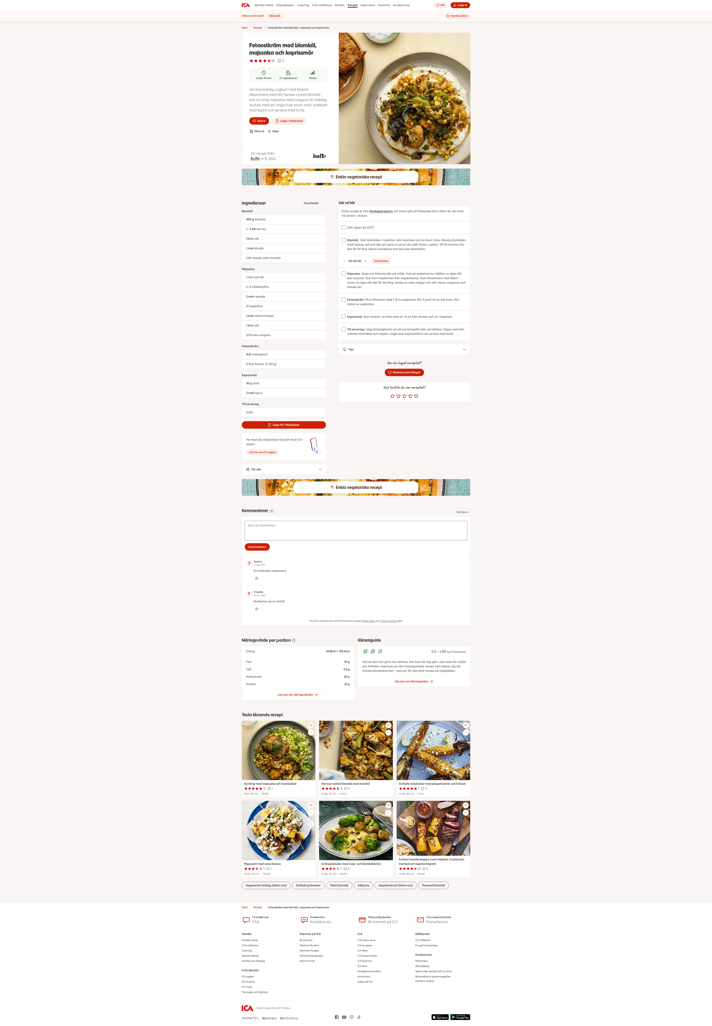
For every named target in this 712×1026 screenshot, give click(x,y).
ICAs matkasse (322, 5)
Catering (303, 5)
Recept (352, 5)
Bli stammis (306, 940)
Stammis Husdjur (309, 950)
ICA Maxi (362, 966)
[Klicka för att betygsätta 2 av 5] (398, 396)
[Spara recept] (311, 725)
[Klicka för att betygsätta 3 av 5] (404, 396)
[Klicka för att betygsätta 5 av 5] (416, 396)
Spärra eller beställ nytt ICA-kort (433, 971)
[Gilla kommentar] (257, 578)
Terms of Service (388, 621)
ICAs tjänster (250, 970)
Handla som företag (253, 961)
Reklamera (421, 961)
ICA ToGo (247, 987)
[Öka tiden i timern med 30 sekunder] (365, 261)
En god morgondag (426, 945)
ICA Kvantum (364, 961)
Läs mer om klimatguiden (411, 681)
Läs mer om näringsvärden (295, 694)
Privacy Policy (368, 621)
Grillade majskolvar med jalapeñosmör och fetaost (432, 783)
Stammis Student (309, 945)
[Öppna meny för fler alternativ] (311, 733)
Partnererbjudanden (311, 955)
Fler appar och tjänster (255, 992)
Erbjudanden (285, 5)
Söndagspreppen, (381, 211)
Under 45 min (263, 78)
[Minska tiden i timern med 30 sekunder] (344, 261)
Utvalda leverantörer (369, 971)
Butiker (340, 5)
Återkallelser (422, 966)
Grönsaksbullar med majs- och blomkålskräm (351, 864)
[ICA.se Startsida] (246, 5)
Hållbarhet (422, 934)
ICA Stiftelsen (423, 940)
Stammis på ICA (310, 934)
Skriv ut (259, 131)
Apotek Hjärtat (250, 955)
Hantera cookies (424, 981)
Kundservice (401, 5)
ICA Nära (362, 950)
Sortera (461, 512)
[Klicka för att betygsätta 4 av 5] (410, 396)
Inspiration (368, 5)
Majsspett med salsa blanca (262, 864)
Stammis (384, 5)
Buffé (255, 158)
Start (245, 27)
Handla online (263, 5)
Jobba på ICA (365, 981)
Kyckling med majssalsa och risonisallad (270, 783)
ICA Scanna (248, 981)
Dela (275, 131)
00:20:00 (355, 261)
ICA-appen (248, 976)
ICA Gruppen (364, 945)
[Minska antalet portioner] (298, 203)
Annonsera (363, 976)
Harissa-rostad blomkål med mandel (345, 783)
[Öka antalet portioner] (324, 203)
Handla (246, 934)
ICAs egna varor (366, 940)
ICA (359, 934)
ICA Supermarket (367, 955)
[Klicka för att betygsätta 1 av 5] (392, 396)
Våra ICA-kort (307, 961)
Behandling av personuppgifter (433, 976)
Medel (313, 78)
